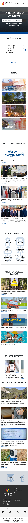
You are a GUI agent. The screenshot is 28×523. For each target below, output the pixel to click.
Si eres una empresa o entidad (20, 241)
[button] (26, 50)
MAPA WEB (8, 521)
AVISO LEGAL (7, 520)
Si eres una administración (7, 249)
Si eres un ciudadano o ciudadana (8, 241)
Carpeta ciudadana (14, 25)
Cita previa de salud (11, 23)
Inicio (15, 488)
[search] (23, 3)
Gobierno (16, 495)
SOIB (20, 23)
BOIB (10, 478)
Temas (15, 493)
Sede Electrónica (7, 499)
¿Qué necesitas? (18, 490)
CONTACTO (22, 518)
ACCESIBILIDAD (16, 521)
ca (15, 3)
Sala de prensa (6, 501)
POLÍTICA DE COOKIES (17, 520)
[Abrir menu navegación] (26, 3)
